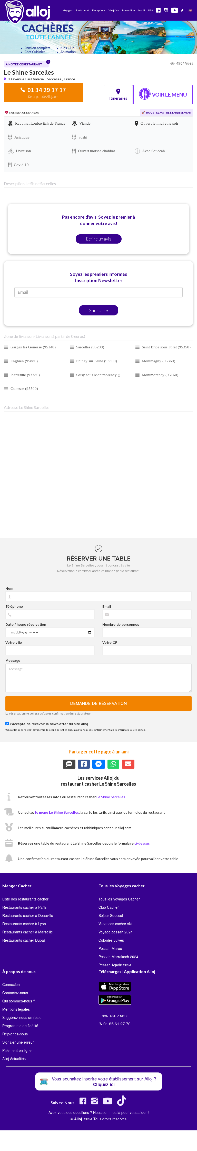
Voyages (68, 10)
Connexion (11, 984)
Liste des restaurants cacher (25, 898)
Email (106, 606)
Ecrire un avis (98, 239)
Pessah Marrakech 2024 (118, 956)
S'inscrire (98, 310)
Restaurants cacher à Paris (24, 907)
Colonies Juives (111, 940)
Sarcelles (54, 79)
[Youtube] (107, 1103)
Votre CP (109, 642)
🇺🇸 (190, 10)
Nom (9, 588)
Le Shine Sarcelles (110, 797)
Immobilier (128, 10)
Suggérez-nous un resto (22, 1017)
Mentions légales (16, 1009)
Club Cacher (108, 907)
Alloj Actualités (14, 1058)
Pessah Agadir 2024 (114, 964)
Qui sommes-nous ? (18, 1000)
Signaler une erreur (18, 1042)
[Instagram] (94, 1103)
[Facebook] (83, 1103)
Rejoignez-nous (15, 1033)
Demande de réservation (98, 703)
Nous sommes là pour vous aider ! (121, 1112)
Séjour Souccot (110, 915)
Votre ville (13, 642)
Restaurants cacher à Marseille (27, 931)
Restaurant (82, 10)
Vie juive (114, 10)
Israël (141, 10)
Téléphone (14, 606)
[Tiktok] (122, 1103)
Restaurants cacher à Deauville (27, 915)
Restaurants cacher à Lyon (24, 923)
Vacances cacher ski (115, 923)
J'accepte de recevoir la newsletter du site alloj (48, 724)
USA (150, 10)
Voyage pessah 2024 (115, 931)
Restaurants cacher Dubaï (23, 940)
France (69, 79)
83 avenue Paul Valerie (26, 79)
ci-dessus (142, 843)
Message (12, 660)
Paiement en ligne (17, 1050)
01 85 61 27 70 (116, 1019)
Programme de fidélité (20, 1025)
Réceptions (98, 10)
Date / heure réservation (25, 624)
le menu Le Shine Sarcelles (57, 812)
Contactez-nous (15, 992)
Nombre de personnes (120, 624)
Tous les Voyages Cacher (119, 898)
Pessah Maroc (110, 948)
